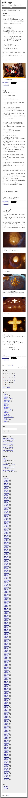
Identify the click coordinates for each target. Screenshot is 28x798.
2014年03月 (6, 688)
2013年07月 (6, 699)
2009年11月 (6, 761)
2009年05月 (6, 769)
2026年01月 (6, 488)
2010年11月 (6, 744)
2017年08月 (6, 630)
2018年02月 (6, 622)
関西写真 (6, 412)
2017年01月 (6, 640)
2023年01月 (6, 539)
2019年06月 (6, 599)
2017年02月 (6, 639)
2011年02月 (6, 740)
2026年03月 (6, 486)
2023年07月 (6, 531)
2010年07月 (6, 750)
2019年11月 (6, 592)
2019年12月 (6, 591)
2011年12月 (6, 726)
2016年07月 (6, 648)
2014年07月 (6, 682)
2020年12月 (6, 574)
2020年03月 (6, 587)
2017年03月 (6, 637)
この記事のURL (5, 82)
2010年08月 (6, 748)
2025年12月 (6, 490)
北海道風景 (6, 407)
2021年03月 (6, 570)
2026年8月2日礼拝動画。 (8, 450)
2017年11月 (6, 626)
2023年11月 (6, 525)
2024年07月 (6, 514)
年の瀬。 (5, 91)
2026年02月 (6, 487)
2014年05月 (6, 685)
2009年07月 (6, 766)
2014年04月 (6, 686)
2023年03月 (6, 536)
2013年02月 (6, 706)
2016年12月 (6, 641)
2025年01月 (6, 505)
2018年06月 (6, 616)
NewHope (6, 395)
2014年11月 (6, 677)
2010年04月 (6, 754)
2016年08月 (6, 647)
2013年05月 (6, 702)
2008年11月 (6, 778)
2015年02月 (6, 672)
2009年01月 (6, 775)
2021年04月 (6, 568)
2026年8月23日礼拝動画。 (8, 441)
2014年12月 (6, 675)
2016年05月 (6, 651)
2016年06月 (6, 650)
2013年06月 (6, 700)
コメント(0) (6, 85)
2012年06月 (6, 717)
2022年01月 (6, 556)
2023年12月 (6, 523)
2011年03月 (6, 738)
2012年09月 (6, 713)
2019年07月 (6, 598)
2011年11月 (6, 727)
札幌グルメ (6, 415)
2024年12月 (6, 507)
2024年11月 (6, 508)
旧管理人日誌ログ (8, 398)
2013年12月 (6, 692)
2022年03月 (6, 553)
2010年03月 (6, 755)
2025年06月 (6, 498)
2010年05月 (6, 752)
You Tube (6, 419)
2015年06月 (6, 667)
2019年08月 (6, 597)
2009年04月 (6, 771)
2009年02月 (6, 773)
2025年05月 (6, 500)
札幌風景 (6, 397)
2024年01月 (6, 522)
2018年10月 (6, 611)
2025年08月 (6, 495)
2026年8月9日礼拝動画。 (8, 447)
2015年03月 (6, 671)
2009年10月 (6, 762)
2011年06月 (6, 734)
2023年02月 (6, 538)
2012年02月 (6, 723)
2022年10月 (6, 543)
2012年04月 (6, 720)
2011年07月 (6, 733)
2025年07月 (6, 497)
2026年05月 (6, 483)
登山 (5, 418)
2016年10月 (6, 644)
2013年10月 (6, 695)
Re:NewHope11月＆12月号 (9, 464)
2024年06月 (6, 515)
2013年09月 (6, 696)
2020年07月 (6, 581)
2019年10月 (6, 594)
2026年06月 (6, 481)
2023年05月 (6, 533)
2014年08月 (6, 681)
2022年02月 (6, 554)
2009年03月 (6, 772)
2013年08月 (6, 698)
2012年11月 (6, 710)
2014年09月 (6, 679)
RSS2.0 (6, 788)
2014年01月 (6, 691)
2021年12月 (6, 557)
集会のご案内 (7, 401)
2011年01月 (6, 741)
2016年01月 (6, 657)
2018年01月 (6, 623)
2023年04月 (6, 535)
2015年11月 (6, 660)
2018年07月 (6, 615)
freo (8, 795)
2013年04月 (6, 703)
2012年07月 (6, 716)
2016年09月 (6, 646)
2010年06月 (6, 751)
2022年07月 (6, 547)
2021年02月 (6, 571)
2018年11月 (6, 609)
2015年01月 (6, 674)
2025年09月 (6, 494)
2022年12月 (6, 540)
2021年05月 (6, 567)
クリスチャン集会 (8, 410)
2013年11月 (6, 693)
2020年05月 (6, 584)
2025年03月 (6, 502)
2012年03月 (6, 721)
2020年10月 (6, 577)
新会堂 (5, 421)
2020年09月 (6, 578)
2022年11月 (6, 542)
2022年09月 (6, 545)
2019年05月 (6, 601)
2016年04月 (6, 653)
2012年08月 (6, 715)
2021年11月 (6, 559)
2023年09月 (6, 528)
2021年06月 (6, 566)
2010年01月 (6, 758)
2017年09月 (6, 629)
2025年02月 (6, 504)
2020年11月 (6, 575)
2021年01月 (6, 573)
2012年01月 (6, 724)
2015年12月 (6, 658)
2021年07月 (6, 564)
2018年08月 (6, 613)
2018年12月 (6, 608)
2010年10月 (6, 745)
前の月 (4, 387)
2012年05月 (6, 719)
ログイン (12, 7)
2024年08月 (6, 512)
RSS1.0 (6, 786)
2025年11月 (6, 491)
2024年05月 (6, 516)
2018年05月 (6, 618)
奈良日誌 (6, 404)
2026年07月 (6, 480)
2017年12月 (6, 625)
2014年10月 (6, 678)
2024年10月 (6, 509)
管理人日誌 (7, 2)
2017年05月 (6, 634)
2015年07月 (6, 665)
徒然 (5, 394)
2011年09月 (6, 730)
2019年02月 (6, 605)
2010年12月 (6, 743)
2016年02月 (6, 656)
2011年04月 (6, 737)
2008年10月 (6, 779)
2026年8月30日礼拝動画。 (8, 438)
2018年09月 (6, 612)
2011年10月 (6, 729)
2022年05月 (6, 550)
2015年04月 (6, 670)
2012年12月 (6, 709)
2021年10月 (6, 560)
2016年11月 (6, 643)
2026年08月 (6, 479)
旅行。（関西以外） (8, 417)
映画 (5, 411)
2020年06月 (6, 583)
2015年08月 (6, 664)
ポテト (5, 403)
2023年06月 (6, 532)
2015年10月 (6, 661)
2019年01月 (6, 606)
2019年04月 (6, 602)
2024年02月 (6, 521)
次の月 (8, 387)
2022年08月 (6, 546)
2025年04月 (6, 501)
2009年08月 (6, 765)
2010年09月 (6, 747)
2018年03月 (6, 620)
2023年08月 (6, 529)
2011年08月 (6, 731)
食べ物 (5, 408)
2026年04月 (6, 484)
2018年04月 (6, 619)
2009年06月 (6, 768)
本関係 (5, 405)
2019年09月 (6, 595)
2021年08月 (6, 563)
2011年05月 (6, 736)
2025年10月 (6, 493)
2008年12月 (6, 776)
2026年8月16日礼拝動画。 (8, 444)
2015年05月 (6, 668)
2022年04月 (6, 552)
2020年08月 (6, 580)
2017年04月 (6, 636)
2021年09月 (6, 561)
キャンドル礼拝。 (7, 210)
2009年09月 (6, 764)
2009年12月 (6, 759)
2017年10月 (6, 627)
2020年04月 (6, 585)
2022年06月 (6, 549)
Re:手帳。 (5, 459)
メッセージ (6, 414)
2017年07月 (6, 632)
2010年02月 (6, 757)
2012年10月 (6, 712)
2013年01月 (6, 707)
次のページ (10, 365)
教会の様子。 (7, 400)
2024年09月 (6, 511)
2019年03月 (6, 604)
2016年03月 (6, 654)
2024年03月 (6, 519)
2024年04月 (6, 518)
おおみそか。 (6, 13)
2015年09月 (6, 663)
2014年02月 (6, 689)
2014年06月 (6, 684)
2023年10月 (6, 526)
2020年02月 (6, 588)
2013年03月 (6, 705)
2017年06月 (6, 633)
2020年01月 (6, 590)
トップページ (6, 7)
